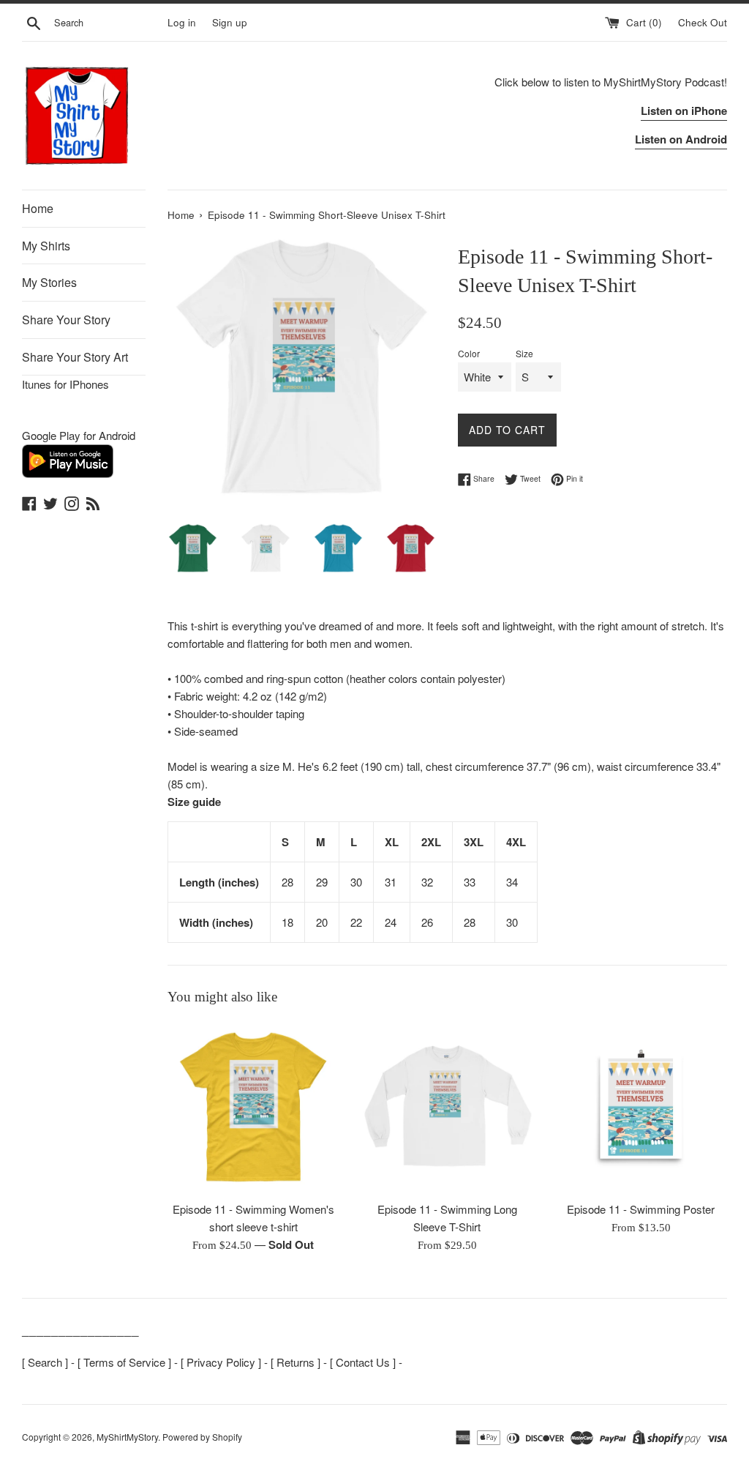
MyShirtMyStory (127, 1436)
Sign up (229, 22)
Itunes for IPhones (65, 384)
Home (37, 208)
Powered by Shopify (202, 1436)
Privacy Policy (221, 1362)
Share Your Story (66, 319)
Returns (295, 1362)
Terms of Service (124, 1362)
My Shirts (46, 245)
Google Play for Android (78, 435)
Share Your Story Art (75, 356)
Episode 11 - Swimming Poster (641, 1209)
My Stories (49, 282)
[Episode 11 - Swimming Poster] (641, 1107)
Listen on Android (681, 139)
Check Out (702, 22)
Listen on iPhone (684, 110)
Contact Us (363, 1362)
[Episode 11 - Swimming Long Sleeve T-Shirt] (447, 1107)
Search (45, 1362)
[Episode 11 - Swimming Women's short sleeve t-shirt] (253, 1107)
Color (469, 353)
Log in (182, 22)
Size (524, 353)
